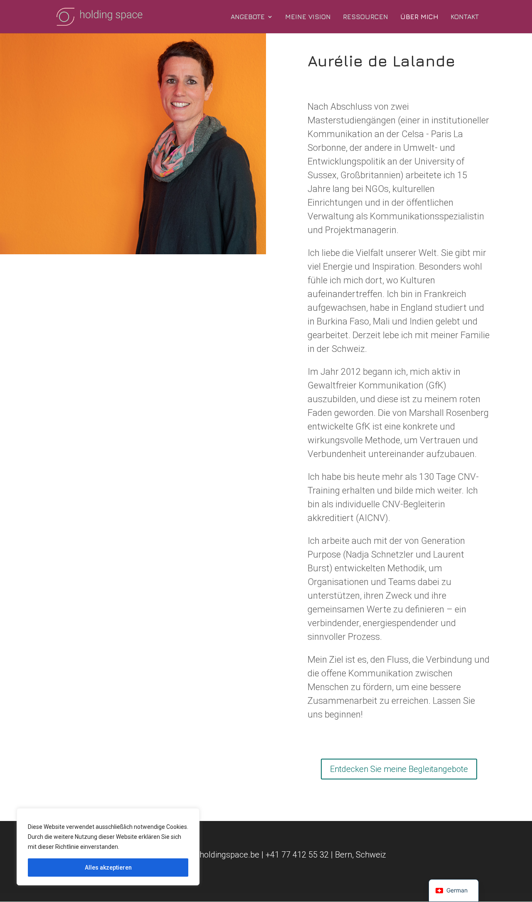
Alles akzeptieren (108, 867)
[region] (108, 846)
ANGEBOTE (248, 17)
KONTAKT (465, 17)
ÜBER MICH (419, 17)
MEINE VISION (308, 17)
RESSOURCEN (365, 17)
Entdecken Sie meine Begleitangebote (399, 769)
